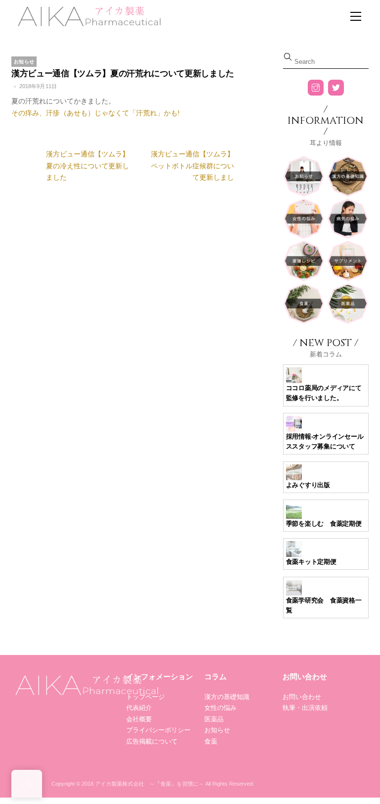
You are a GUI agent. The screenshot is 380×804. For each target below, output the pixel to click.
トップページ (145, 697)
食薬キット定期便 (311, 561)
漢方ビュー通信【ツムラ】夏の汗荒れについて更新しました (122, 73)
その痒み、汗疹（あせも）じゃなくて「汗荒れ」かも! (95, 113)
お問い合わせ (302, 697)
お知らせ (24, 61)
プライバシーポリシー (158, 730)
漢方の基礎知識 (226, 697)
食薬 (210, 741)
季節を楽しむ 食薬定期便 (324, 523)
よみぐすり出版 (308, 485)
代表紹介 (139, 707)
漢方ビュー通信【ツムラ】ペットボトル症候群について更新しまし (192, 166)
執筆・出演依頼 (305, 707)
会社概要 (139, 719)
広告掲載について (152, 741)
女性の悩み (220, 707)
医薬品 (214, 719)
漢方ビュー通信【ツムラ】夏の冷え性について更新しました (87, 166)
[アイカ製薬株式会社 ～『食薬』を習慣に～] (88, 14)
